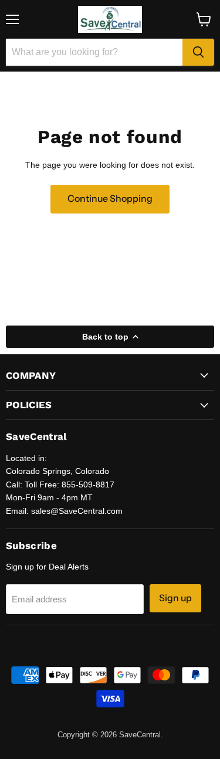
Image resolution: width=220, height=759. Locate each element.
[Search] (198, 52)
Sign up (175, 598)
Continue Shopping (110, 198)
